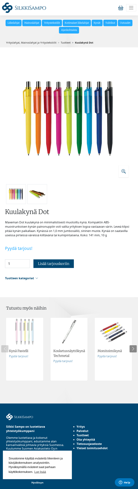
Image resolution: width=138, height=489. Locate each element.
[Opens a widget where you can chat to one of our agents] (124, 482)
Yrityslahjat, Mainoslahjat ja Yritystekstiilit (31, 42)
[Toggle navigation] (131, 7)
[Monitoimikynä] (113, 349)
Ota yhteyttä (86, 439)
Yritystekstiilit (52, 22)
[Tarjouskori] (121, 7)
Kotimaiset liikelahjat (77, 22)
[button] (68, 278)
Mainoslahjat (31, 22)
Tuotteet (66, 42)
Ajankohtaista (69, 30)
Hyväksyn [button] (37, 482)
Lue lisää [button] (40, 471)
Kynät (97, 22)
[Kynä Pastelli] (24, 349)
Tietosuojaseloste (89, 444)
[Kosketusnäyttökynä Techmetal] (69, 349)
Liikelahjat (14, 22)
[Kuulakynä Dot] (69, 118)
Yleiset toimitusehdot (92, 448)
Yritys (81, 427)
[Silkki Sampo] (24, 7)
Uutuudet (125, 22)
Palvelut (82, 431)
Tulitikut (110, 22)
